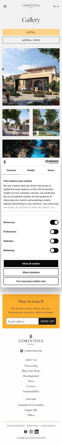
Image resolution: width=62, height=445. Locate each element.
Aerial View (31, 40)
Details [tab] (31, 170)
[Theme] (55, 6)
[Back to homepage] (31, 6)
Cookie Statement (48, 425)
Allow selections (31, 272)
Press (31, 381)
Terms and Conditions (16, 425)
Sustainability (31, 391)
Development (31, 376)
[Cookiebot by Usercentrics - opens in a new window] (45, 162)
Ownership (31, 365)
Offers (31, 415)
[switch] (54, 231)
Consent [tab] (11, 170)
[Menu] (5, 6)
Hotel (31, 32)
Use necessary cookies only (31, 281)
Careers (31, 386)
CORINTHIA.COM (33, 351)
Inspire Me (31, 410)
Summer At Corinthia (31, 405)
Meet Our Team (31, 370)
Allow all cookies (31, 263)
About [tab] (51, 170)
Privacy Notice (33, 425)
